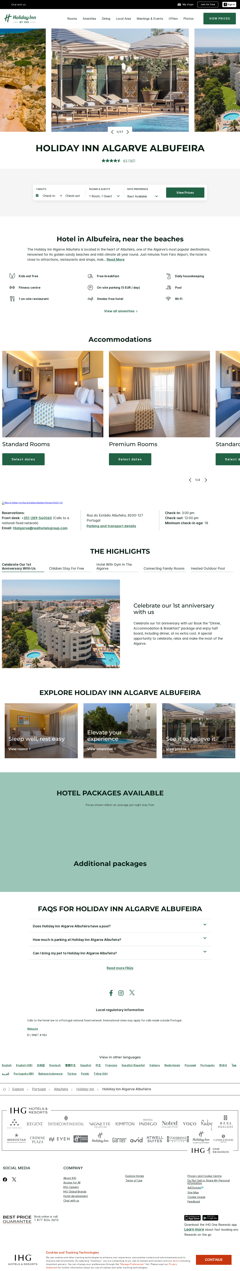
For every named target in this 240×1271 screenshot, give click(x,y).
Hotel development (75, 1196)
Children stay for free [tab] (66, 568)
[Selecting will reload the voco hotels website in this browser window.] (189, 1123)
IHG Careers (71, 1187)
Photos (188, 18)
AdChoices (194, 1187)
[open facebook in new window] (109, 993)
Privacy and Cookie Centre (205, 1176)
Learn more (194, 1229)
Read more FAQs (120, 968)
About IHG (69, 1178)
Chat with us (71, 1200)
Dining (106, 18)
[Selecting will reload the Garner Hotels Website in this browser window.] (119, 1139)
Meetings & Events (150, 18)
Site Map (193, 1192)
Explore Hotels (134, 1176)
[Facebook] (6, 1179)
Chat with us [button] (18, 4)
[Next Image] (127, 132)
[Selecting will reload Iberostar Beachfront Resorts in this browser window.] (16, 1139)
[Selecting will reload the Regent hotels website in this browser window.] (35, 1123)
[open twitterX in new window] (130, 993)
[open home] (6, 1089)
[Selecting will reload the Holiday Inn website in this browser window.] (100, 1139)
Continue (214, 1259)
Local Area (123, 18)
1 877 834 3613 (46, 1220)
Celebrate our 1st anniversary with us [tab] (19, 566)
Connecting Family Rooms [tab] (164, 568)
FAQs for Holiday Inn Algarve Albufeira (120, 909)
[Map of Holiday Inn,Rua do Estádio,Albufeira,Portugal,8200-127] (32, 502)
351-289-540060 (38, 518)
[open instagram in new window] (119, 993)
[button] (229, 4)
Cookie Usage (196, 1197)
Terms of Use (133, 1180)
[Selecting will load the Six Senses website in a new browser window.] (14, 1123)
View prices (185, 192)
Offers (173, 18)
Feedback (194, 1201)
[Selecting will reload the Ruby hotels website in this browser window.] (206, 1123)
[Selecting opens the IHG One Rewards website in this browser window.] (210, 1150)
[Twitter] (14, 1179)
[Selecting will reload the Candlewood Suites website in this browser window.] (223, 1139)
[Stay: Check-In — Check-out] (59, 196)
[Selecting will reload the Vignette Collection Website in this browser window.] (100, 1123)
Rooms (72, 18)
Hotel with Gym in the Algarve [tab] (114, 566)
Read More (115, 259)
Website (32, 1028)
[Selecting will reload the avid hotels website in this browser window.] (136, 1139)
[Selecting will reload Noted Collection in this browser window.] (170, 1123)
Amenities (89, 18)
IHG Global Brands (74, 1191)
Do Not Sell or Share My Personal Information (209, 1182)
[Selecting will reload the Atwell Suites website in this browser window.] (154, 1139)
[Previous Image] (113, 132)
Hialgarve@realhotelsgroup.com (40, 528)
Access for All (71, 1182)
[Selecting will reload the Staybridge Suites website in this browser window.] (178, 1139)
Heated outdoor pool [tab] (208, 568)
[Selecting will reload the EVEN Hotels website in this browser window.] (59, 1139)
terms (176, 1260)
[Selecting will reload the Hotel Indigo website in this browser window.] (148, 1123)
